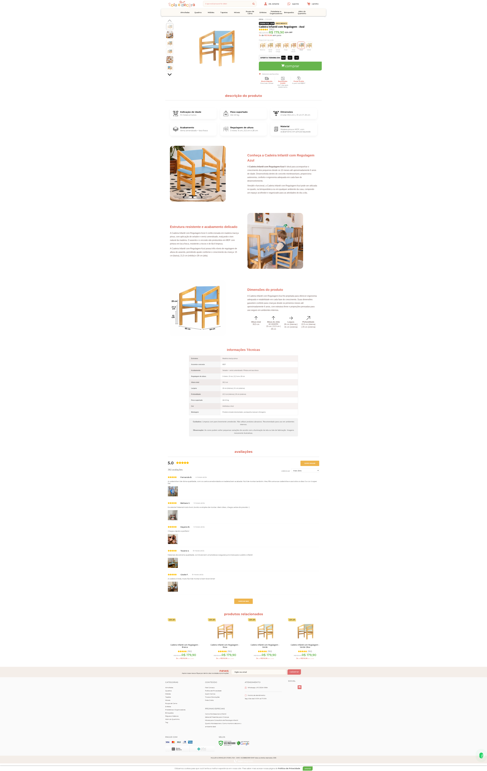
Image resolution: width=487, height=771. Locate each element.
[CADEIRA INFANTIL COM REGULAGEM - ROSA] (285, 45)
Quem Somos (210, 694)
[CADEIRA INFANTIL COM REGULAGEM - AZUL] (301, 45)
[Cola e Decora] (181, 3)
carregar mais (243, 601)
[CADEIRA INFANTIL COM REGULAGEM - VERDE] (308, 45)
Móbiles (168, 694)
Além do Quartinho (172, 719)
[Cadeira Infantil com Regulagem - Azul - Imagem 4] (169, 51)
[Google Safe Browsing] (243, 743)
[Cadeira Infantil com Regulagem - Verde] (265, 640)
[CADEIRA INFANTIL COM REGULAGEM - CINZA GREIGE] (278, 45)
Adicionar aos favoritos (270, 74)
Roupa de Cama (171, 703)
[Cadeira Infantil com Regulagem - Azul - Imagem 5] (169, 59)
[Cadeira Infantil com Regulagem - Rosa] (225, 640)
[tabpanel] (183, 640)
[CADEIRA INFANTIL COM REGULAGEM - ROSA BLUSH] (293, 45)
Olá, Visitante (273, 4)
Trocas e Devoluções (212, 697)
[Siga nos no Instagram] (299, 687)
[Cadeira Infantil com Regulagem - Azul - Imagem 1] (169, 26)
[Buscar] (253, 4)
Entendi (308, 768)
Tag (166, 722)
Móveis (268, 19)
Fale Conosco (210, 687)
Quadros (168, 691)
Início (261, 19)
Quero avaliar (309, 463)
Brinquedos (169, 713)
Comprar (292, 66)
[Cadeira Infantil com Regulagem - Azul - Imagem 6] (169, 67)
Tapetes (168, 697)
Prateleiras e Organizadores (175, 710)
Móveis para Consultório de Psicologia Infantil (221, 720)
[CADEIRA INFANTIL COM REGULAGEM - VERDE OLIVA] (270, 45)
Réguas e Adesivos (171, 716)
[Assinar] (294, 672)
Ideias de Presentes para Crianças (217, 717)
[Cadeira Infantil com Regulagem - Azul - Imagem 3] (169, 43)
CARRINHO (314, 4)
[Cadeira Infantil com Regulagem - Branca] (185, 640)
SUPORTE (295, 4)
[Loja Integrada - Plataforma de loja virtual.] (243, 761)
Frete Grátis (209, 700)
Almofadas (169, 687)
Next (170, 75)
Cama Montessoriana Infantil (215, 714)
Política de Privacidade (213, 691)
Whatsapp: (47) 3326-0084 (257, 687)
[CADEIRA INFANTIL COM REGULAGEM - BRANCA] (262, 45)
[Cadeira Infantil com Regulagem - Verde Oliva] (305, 640)
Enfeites (168, 706)
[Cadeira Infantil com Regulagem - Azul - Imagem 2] (169, 34)
